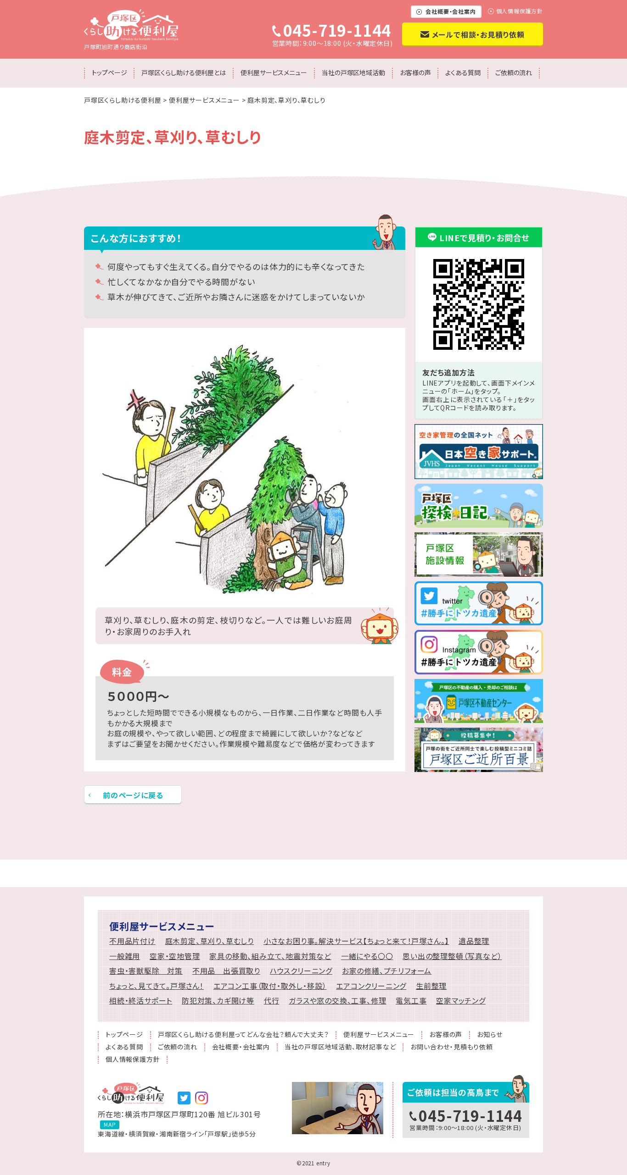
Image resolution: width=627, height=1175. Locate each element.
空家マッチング (461, 1000)
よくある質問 (462, 72)
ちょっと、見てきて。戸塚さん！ (156, 986)
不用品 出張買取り (226, 970)
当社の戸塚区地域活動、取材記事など (340, 1047)
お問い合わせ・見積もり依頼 (451, 1047)
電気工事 (411, 1000)
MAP (110, 1124)
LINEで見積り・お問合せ (484, 237)
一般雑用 (124, 956)
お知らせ (489, 1035)
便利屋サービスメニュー (274, 72)
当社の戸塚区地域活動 (353, 72)
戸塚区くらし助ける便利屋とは (183, 72)
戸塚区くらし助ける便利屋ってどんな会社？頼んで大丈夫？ (243, 1035)
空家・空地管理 (175, 956)
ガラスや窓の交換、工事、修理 (337, 1000)
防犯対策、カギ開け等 (218, 1000)
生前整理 (431, 986)
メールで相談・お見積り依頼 (478, 34)
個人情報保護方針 (519, 11)
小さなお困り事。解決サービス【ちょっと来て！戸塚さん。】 (356, 941)
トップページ (109, 72)
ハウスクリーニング (301, 970)
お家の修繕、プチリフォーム (386, 970)
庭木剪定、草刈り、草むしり (209, 941)
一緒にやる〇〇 (367, 956)
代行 (272, 1000)
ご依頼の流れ (513, 72)
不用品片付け (132, 941)
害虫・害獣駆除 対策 (146, 970)
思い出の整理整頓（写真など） (452, 956)
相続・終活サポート (140, 1000)
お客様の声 (415, 72)
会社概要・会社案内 (450, 11)
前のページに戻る (133, 794)
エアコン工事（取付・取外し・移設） (270, 986)
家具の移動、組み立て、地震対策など (270, 956)
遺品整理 (474, 941)
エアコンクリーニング (371, 986)
